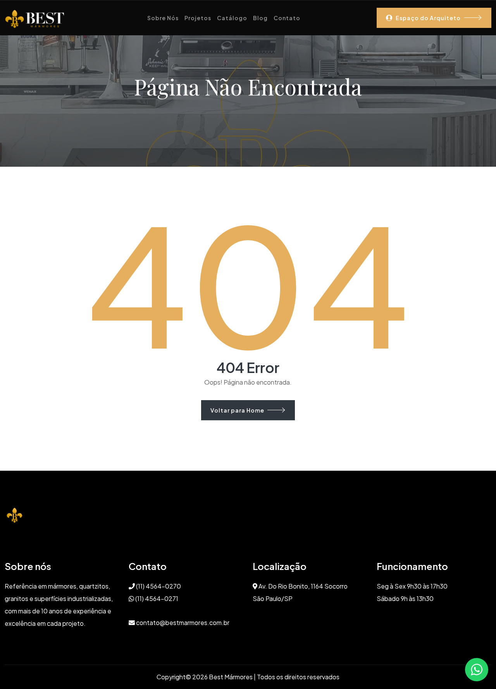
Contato (287, 17)
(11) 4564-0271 (156, 598)
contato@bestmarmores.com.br (182, 622)
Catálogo (232, 17)
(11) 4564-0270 (158, 586)
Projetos (197, 17)
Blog (260, 17)
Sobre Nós (163, 17)
